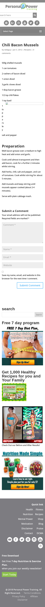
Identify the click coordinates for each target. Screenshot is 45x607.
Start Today (9, 574)
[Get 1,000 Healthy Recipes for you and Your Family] (14, 400)
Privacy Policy (18, 596)
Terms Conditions (32, 593)
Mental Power (25, 518)
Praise (40, 528)
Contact (29, 533)
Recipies (27, 50)
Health (29, 509)
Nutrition (28, 514)
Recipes (39, 514)
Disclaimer (27, 528)
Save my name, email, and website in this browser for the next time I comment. (21, 277)
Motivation (27, 523)
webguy (7, 50)
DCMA (40, 533)
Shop (40, 518)
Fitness (39, 509)
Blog (40, 523)
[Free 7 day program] (22, 364)
